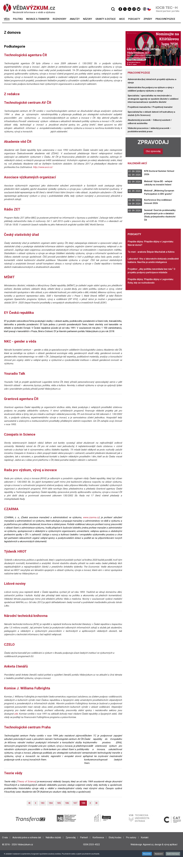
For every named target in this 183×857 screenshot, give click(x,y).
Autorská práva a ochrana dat (26, 837)
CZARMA (11, 509)
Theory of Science (26, 781)
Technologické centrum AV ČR (27, 103)
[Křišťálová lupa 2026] (153, 48)
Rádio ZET (12, 209)
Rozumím (147, 853)
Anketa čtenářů (16, 666)
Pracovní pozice (139, 72)
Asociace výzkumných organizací (30, 177)
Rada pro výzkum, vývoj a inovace (30, 470)
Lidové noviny (15, 584)
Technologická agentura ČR (25, 55)
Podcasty (134, 234)
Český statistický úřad (21, 235)
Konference (98, 837)
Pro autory (131, 837)
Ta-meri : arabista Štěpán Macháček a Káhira (151, 252)
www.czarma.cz (91, 517)
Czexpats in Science (19, 434)
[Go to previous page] (35, 803)
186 (67, 803)
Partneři (84, 837)
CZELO (9, 644)
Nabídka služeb (53, 837)
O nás (5, 837)
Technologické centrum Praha (27, 727)
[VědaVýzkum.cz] (27, 8)
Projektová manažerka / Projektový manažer (150, 107)
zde (16, 713)
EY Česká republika (19, 313)
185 (59, 803)
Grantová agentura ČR (21, 399)
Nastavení (159, 853)
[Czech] (149, 9)
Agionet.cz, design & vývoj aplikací (160, 844)
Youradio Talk (14, 374)
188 (83, 803)
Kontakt (144, 837)
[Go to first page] (29, 803)
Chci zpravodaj (153, 151)
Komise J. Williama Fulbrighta (27, 688)
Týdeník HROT (15, 551)
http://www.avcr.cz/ (43, 167)
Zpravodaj (153, 142)
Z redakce (12, 94)
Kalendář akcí (137, 163)
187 (75, 803)
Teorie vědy (13, 773)
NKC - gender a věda (20, 341)
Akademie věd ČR (17, 142)
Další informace (173, 853)
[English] (145, 9)
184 (51, 803)
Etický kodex (115, 837)
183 (42, 803)
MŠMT (9, 277)
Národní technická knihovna (25, 616)
